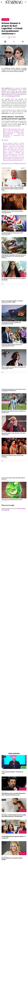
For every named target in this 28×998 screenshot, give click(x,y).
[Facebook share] (5, 42)
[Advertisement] (14, 14)
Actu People (22, 789)
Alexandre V (13, 37)
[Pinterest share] (22, 42)
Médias (23, 767)
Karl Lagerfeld (6, 88)
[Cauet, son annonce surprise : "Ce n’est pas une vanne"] (14, 762)
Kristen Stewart (21, 508)
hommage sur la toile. (14, 96)
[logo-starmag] (14, 2)
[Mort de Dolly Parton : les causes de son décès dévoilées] (14, 848)
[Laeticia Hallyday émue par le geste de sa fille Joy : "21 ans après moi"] (14, 827)
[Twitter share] (14, 42)
